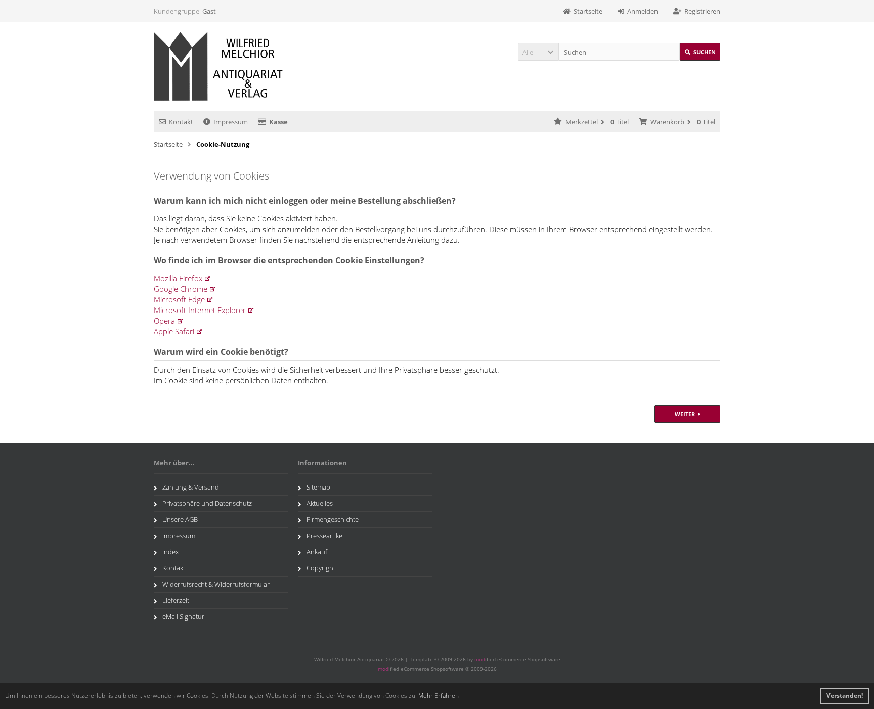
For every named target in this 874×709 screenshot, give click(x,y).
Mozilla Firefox (178, 278)
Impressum (230, 121)
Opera (164, 321)
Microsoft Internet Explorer (200, 310)
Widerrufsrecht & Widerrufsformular (216, 584)
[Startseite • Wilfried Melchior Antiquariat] (221, 66)
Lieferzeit (175, 600)
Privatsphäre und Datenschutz (207, 503)
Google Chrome (180, 289)
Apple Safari (174, 331)
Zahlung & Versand (190, 487)
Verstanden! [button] (844, 695)
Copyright (321, 567)
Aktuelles (320, 503)
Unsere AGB (180, 519)
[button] (538, 52)
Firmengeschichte (333, 519)
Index (170, 551)
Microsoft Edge (179, 299)
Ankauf (317, 551)
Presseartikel (325, 535)
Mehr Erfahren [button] (438, 695)
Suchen (700, 52)
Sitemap (318, 487)
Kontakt (181, 121)
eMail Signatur (183, 616)
